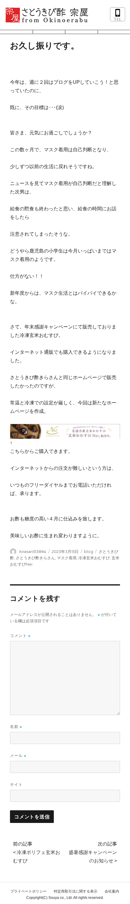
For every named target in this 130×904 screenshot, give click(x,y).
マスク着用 (66, 557)
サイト (16, 784)
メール (18, 755)
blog (88, 551)
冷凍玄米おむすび (94, 557)
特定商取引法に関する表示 (75, 891)
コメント (20, 635)
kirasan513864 (32, 551)
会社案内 (112, 891)
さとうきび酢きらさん (35, 557)
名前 (16, 726)
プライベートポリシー (28, 891)
